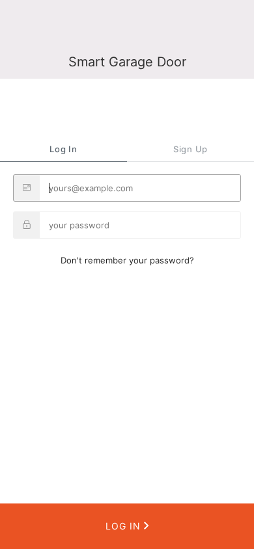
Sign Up (190, 149)
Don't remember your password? (127, 260)
